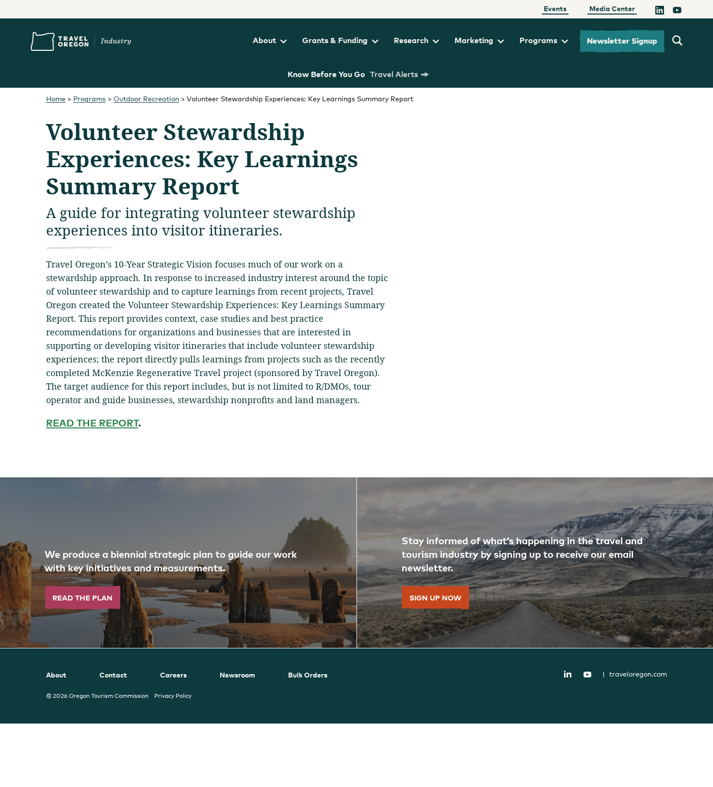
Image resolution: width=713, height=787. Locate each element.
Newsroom (237, 675)
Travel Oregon (81, 41)
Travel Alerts (394, 74)
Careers (173, 675)
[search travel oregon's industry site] (677, 41)
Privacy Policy (173, 696)
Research (411, 40)
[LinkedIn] (659, 11)
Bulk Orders (307, 675)
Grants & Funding (335, 40)
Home (55, 98)
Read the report (92, 422)
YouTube (587, 674)
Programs (538, 40)
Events (555, 8)
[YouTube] (677, 11)
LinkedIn (567, 673)
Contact (113, 675)
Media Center (612, 8)
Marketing (473, 40)
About (264, 40)
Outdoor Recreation (146, 98)
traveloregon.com (634, 674)
